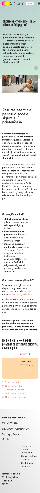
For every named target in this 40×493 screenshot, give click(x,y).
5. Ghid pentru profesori (14, 397)
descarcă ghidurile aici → (24, 294)
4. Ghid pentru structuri (14, 393)
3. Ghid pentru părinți (13, 389)
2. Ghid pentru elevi (12, 386)
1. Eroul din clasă (10, 382)
